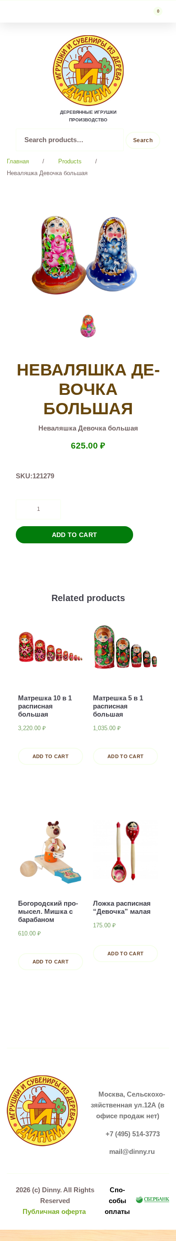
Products (70, 161)
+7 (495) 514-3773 (133, 1134)
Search (143, 140)
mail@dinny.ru (132, 1151)
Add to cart (74, 534)
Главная (18, 161)
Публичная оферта (54, 1211)
